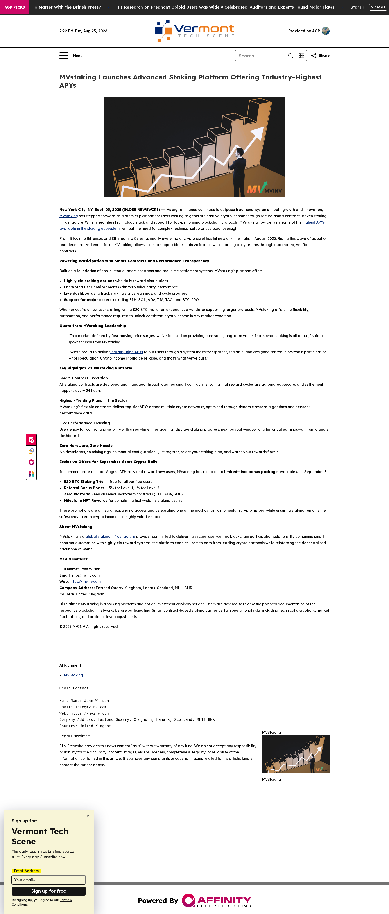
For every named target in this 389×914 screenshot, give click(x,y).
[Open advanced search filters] (301, 55)
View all (378, 7)
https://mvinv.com (85, 581)
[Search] (290, 55)
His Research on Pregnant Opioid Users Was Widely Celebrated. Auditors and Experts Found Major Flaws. (225, 7)
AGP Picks (15, 7)
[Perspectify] (31, 451)
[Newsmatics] (31, 474)
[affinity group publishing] (31, 462)
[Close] (88, 816)
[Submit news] (31, 440)
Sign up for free (48, 891)
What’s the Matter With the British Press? (58, 7)
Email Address (26, 871)
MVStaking (73, 675)
